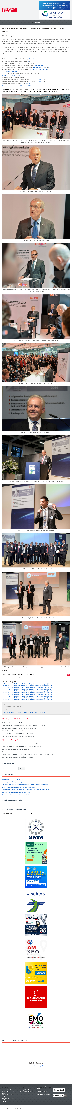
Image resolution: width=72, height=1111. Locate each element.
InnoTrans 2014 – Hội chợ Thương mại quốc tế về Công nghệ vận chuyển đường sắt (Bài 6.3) (27, 691)
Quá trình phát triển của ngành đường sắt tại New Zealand (17, 757)
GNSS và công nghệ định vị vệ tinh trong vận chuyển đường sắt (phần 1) (21, 746)
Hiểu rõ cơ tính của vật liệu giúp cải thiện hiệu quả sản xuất (18, 733)
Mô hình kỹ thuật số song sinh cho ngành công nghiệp (16, 782)
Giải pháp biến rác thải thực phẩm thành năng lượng (16, 792)
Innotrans (6, 706)
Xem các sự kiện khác (8, 1035)
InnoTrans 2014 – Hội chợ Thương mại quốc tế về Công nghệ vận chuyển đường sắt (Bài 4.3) (27, 692)
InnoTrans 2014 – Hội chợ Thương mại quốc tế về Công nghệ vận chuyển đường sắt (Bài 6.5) (27, 687)
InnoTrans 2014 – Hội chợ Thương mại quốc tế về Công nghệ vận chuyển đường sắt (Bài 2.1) (27, 694)
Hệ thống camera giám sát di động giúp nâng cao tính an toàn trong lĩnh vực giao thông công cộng (28, 754)
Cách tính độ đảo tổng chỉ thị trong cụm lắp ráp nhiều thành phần (19, 728)
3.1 (28, 61)
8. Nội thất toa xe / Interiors (9, 71)
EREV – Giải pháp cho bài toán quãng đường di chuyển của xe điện (20, 787)
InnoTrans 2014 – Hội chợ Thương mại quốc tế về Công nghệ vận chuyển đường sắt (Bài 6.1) (27, 684)
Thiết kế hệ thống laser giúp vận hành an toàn (14, 722)
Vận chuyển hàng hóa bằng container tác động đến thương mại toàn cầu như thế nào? (25, 784)
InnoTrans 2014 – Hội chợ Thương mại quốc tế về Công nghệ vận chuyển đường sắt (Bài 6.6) (27, 696)
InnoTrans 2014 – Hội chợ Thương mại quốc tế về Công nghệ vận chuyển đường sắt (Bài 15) (26, 689)
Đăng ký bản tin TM (25, 1090)
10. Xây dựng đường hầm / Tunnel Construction (15, 75)
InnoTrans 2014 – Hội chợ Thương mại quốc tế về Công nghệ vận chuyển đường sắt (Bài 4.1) (27, 699)
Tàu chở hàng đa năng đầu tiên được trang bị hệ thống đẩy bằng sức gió (21, 794)
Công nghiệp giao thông (10, 712)
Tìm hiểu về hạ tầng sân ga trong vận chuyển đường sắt (17, 751)
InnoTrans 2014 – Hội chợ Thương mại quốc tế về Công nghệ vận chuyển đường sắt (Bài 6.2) (27, 698)
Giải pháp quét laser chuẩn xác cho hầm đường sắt (15, 749)
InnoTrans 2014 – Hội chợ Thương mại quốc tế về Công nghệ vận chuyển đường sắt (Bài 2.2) (27, 685)
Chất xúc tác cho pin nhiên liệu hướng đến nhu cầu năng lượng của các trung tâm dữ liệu (25, 789)
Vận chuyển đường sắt (15, 706)
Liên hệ (4, 1101)
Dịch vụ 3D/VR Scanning (26, 1091)
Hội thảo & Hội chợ (22, 712)
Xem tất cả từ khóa (7, 804)
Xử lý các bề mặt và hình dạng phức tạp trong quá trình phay (18, 736)
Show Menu (36, 22)
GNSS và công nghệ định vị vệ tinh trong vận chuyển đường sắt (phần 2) (21, 743)
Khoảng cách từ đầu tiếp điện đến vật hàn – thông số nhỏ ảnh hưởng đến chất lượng (24, 725)
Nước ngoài (31, 712)
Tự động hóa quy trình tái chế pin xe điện (13, 779)
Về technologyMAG (7, 1090)
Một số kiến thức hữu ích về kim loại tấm (13, 731)
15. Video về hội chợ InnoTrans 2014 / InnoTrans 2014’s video (18, 85)
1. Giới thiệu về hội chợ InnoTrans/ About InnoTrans (16, 57)
